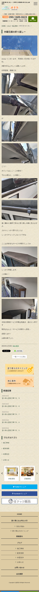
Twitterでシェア (20, 487)
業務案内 (19, 536)
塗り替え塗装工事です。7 (11, 413)
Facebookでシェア (20, 494)
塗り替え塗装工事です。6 (11, 421)
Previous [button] (2, 473)
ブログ (9, 26)
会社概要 (19, 574)
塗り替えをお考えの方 (19, 520)
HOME (4, 26)
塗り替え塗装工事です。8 (11, 405)
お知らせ (6, 460)
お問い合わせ (19, 567)
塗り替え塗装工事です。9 (11, 397)
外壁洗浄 (6, 454)
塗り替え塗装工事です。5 (11, 429)
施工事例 (14, 26)
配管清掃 (6, 448)
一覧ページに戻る (19, 357)
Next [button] (37, 473)
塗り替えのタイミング (20, 531)
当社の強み (20, 526)
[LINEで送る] (18, 351)
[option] (12, 473)
